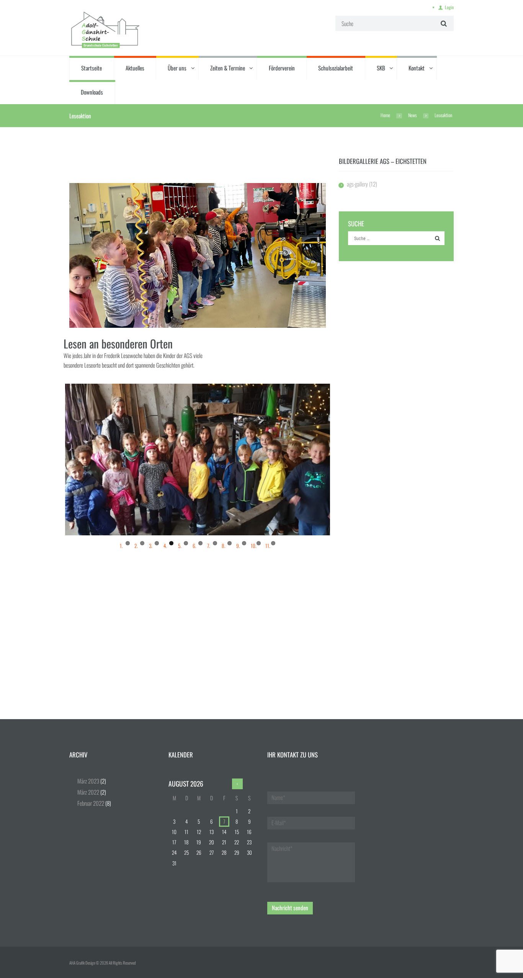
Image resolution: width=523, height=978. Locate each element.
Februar (90, 803)
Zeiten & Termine (227, 68)
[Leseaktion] (197, 255)
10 (259, 543)
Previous (53, 459)
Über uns (177, 68)
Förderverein (282, 68)
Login (449, 7)
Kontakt (417, 68)
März (88, 781)
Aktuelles (135, 68)
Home (385, 115)
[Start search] (442, 23)
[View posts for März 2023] (237, 783)
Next (341, 459)
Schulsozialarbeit (335, 68)
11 (273, 543)
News (412, 115)
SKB (381, 68)
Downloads (92, 92)
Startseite (91, 68)
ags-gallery (357, 184)
